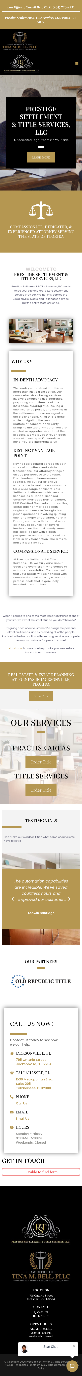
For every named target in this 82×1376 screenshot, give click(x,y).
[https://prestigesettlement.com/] (21, 63)
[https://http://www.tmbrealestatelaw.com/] (41, 40)
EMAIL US (42, 1316)
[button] (76, 63)
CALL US (42, 1312)
